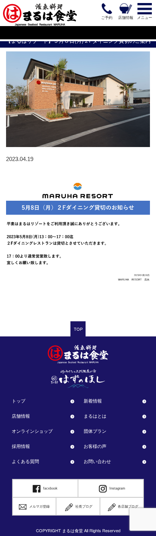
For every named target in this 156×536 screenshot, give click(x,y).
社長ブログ (83, 506)
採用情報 (21, 446)
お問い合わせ (97, 461)
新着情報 (93, 400)
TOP (78, 329)
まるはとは (95, 415)
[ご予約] (106, 8)
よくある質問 (25, 461)
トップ (18, 400)
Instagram (117, 488)
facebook (50, 488)
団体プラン (95, 431)
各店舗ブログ (128, 506)
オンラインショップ (32, 431)
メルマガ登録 (39, 506)
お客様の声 (95, 446)
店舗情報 (21, 415)
